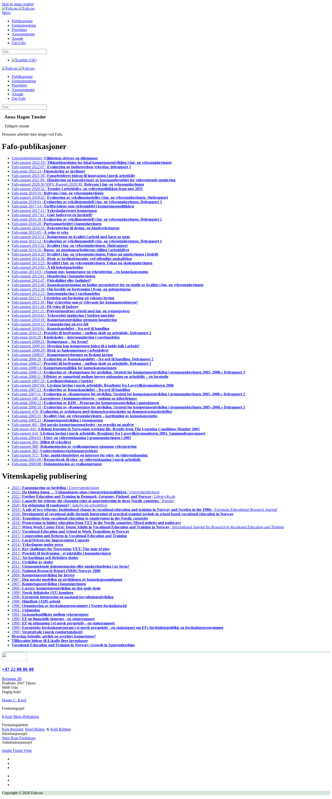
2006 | (56, 588)
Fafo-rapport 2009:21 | (50, 342)
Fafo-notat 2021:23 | (48, 171)
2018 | (123, 514)
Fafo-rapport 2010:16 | (64, 320)
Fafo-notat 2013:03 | (80, 272)
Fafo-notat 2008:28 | (82, 359)
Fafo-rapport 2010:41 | (63, 315)
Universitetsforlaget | (55, 158)
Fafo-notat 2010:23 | (81, 333)
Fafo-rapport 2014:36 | (72, 259)
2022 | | (93, 496)
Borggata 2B (12, 679)
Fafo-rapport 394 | (41, 442)
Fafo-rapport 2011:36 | (75, 302)
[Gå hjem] (18, 8)
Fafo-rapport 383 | (55, 451)
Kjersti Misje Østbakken (20, 717)
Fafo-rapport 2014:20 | (85, 254)
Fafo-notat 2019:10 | (58, 193)
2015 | (70, 531)
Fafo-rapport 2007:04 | (93, 385)
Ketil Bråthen (60, 729)
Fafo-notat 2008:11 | (90, 377)
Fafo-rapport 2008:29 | (60, 350)
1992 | (26, 610)
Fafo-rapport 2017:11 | (54, 210)
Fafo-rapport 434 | (108, 433)
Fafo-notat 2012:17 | (63, 298)
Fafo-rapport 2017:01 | (52, 215)
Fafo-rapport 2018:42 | (90, 197)
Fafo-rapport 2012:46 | (107, 285)
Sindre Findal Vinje (17, 751)
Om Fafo (19, 43)
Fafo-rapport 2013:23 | (82, 263)
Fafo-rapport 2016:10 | (66, 228)
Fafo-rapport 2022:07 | (71, 167)
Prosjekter (19, 30)
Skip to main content (18, 4)
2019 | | (144, 510)
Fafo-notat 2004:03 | (71, 438)
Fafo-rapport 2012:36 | (71, 289)
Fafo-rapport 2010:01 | (60, 328)
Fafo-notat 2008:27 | (81, 363)
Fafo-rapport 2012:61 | (53, 276)
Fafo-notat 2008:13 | (128, 372)
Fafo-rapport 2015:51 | (71, 237)
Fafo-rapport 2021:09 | (93, 180)
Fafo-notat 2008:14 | (64, 368)
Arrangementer (23, 34)
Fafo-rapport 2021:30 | (73, 176)
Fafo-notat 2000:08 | (57, 464)
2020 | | (93, 501)
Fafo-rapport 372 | (80, 455)
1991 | (50, 614)
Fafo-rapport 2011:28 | (45, 307)
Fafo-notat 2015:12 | (87, 241)
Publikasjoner (22, 21)
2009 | (43, 575)
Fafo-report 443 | (106, 429)
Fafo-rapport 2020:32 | (77, 189)
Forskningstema (24, 25)
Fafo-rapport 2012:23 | (56, 293)
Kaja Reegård (12, 729)
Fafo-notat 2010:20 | (66, 337)
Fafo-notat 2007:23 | (71, 390)
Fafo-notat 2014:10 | (70, 250)
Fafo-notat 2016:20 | (57, 224)
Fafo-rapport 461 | (73, 425)
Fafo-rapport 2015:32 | (70, 245)
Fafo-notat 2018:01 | (87, 202)
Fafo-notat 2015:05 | (40, 232)
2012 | (45, 558)
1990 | (53, 619)
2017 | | (148, 527)
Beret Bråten (34, 729)
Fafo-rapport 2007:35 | (52, 381)
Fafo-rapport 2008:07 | (62, 355)
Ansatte (17, 38)
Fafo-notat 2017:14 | (73, 206)
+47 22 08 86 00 (18, 669)
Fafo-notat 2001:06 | (76, 460)
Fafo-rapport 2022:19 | (92, 162)
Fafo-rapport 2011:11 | (71, 311)
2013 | (61, 553)
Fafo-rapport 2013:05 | (47, 267)
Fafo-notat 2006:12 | (85, 403)
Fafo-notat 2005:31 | (84, 416)
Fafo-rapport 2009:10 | (76, 346)
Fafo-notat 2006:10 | (128, 407)
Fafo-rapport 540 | (74, 398)
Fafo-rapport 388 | (74, 446)
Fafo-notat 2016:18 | (87, 219)
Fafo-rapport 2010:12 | (50, 324)
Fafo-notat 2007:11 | (128, 394)
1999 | (43, 593)
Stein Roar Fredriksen (18, 738)
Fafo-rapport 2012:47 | (51, 280)
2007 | (67, 579)
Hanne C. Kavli (14, 700)
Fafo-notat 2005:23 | (57, 420)
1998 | (63, 597)
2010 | (56, 571)
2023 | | (55, 488)
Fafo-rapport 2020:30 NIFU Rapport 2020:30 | (78, 184)
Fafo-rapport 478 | (92, 411)
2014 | (37, 544)
